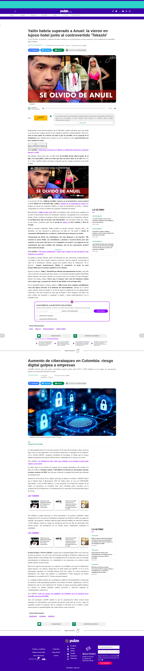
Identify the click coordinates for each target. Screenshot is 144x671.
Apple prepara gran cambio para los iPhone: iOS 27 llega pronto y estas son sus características (46, 504)
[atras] (83, 506)
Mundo (54, 15)
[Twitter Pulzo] (116, 12)
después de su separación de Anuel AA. (75, 203)
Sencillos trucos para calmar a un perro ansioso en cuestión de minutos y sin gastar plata (101, 343)
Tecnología (44, 15)
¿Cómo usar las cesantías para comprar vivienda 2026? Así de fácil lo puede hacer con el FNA (63, 343)
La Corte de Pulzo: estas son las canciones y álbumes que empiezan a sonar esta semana (103, 220)
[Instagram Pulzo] (126, 12)
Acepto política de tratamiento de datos (48, 319)
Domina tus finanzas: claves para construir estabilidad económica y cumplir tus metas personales (45, 343)
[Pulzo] (66, 11)
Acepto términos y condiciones (46, 315)
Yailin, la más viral (45, 212)
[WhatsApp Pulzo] (130, 12)
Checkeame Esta (76, 15)
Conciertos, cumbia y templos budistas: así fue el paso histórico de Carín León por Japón (103, 233)
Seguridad (42, 616)
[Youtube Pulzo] (123, 12)
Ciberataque (33, 616)
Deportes (33, 15)
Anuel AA (66, 222)
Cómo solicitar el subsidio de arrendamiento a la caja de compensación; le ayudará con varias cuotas (82, 343)
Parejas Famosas (48, 329)
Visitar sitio (82, 123)
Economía (65, 15)
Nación (12, 15)
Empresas (51, 616)
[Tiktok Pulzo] (120, 12)
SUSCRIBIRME (101, 311)
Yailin (31, 329)
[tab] (54, 336)
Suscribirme (105, 663)
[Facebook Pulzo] (113, 12)
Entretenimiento (35, 45)
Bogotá (23, 15)
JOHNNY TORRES (61, 329)
